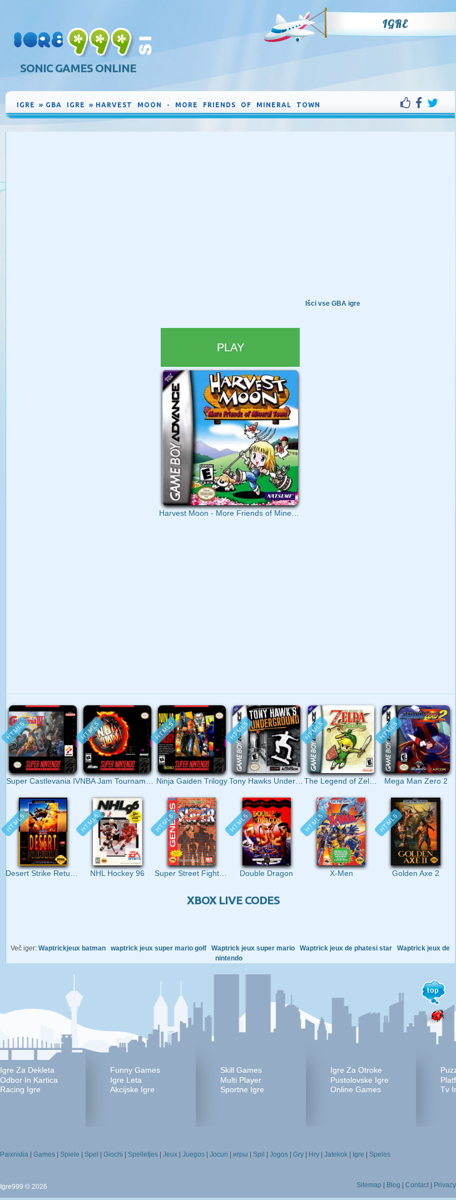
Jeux (170, 1154)
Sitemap (368, 1185)
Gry (298, 1154)
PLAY (230, 347)
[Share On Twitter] (432, 103)
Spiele (70, 1154)
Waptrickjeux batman (72, 948)
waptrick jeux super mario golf (158, 948)
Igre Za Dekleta (27, 1069)
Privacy (445, 1185)
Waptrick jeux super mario (253, 948)
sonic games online (78, 68)
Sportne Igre (242, 1089)
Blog (393, 1185)
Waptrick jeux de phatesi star (346, 948)
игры (240, 1154)
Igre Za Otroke (356, 1069)
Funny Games (135, 1069)
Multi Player (240, 1079)
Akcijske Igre (132, 1089)
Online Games (355, 1089)
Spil (259, 1154)
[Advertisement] (230, 215)
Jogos (279, 1154)
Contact (417, 1185)
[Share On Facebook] (421, 103)
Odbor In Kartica (29, 1079)
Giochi (113, 1154)
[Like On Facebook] (407, 103)
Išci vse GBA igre (332, 303)
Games (44, 1154)
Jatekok (336, 1154)
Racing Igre (20, 1089)
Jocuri (219, 1154)
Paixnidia (14, 1154)
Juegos (193, 1154)
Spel (91, 1154)
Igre (395, 24)
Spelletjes (143, 1154)
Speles (379, 1154)
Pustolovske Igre (359, 1079)
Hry (314, 1154)
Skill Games (241, 1069)
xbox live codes (233, 900)
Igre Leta (126, 1079)
